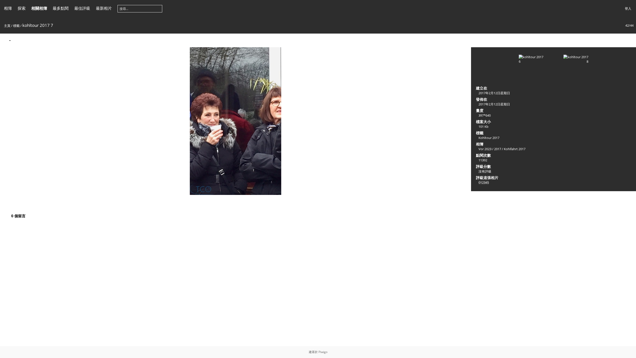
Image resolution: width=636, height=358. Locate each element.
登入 (628, 8)
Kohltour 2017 (488, 137)
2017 (497, 149)
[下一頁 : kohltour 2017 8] (629, 40)
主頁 (7, 25)
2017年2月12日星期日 (494, 93)
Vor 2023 (484, 149)
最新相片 (104, 8)
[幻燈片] (17, 40)
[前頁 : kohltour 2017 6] (619, 40)
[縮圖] (608, 40)
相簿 (8, 8)
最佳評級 (82, 8)
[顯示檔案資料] (28, 40)
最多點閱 (61, 8)
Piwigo (322, 352)
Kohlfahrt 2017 (514, 149)
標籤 (16, 25)
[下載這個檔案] (38, 40)
